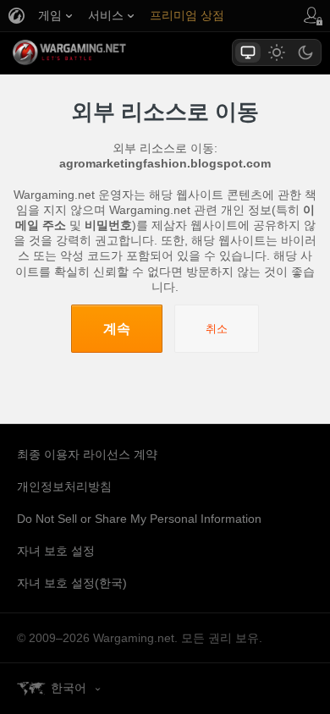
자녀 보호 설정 (56, 550)
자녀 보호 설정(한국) (72, 583)
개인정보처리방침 (64, 486)
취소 (217, 328)
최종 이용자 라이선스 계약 (87, 454)
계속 (116, 328)
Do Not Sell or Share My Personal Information (139, 518)
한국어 (68, 688)
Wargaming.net (99, 52)
